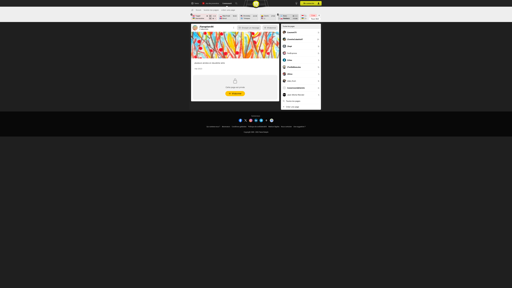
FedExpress (292, 53)
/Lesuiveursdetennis (296, 88)
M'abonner (271, 28)
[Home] (192, 10)
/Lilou (289, 60)
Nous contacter (286, 127)
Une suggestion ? (299, 127)
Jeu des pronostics (212, 3)
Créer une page (228, 10)
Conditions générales (239, 127)
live (313, 15)
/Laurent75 (292, 32)
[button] (236, 3)
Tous (315, 19)
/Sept (289, 46)
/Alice (289, 74)
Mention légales (273, 127)
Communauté (227, 3)
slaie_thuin (291, 81)
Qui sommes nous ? (213, 127)
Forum (198, 10)
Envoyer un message (250, 28)
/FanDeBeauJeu (294, 67)
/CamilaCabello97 (295, 39)
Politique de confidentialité (257, 127)
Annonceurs (226, 127)
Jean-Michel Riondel (295, 95)
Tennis (196, 3)
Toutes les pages (211, 10)
